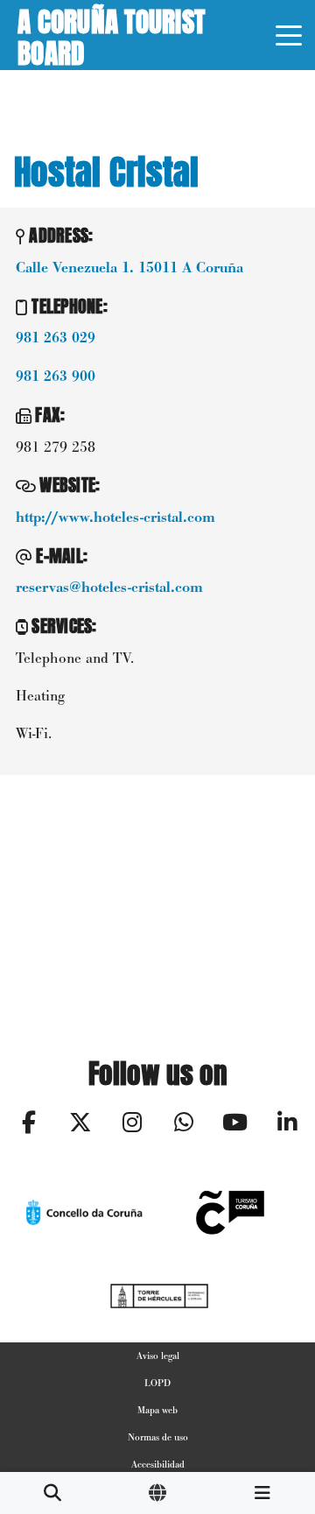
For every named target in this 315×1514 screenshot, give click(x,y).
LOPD (157, 1383)
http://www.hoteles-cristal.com (115, 517)
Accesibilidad (158, 1464)
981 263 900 (55, 376)
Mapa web (157, 1410)
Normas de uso (158, 1437)
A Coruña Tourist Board (111, 35)
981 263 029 (55, 338)
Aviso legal (157, 1355)
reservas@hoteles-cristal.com (109, 587)
